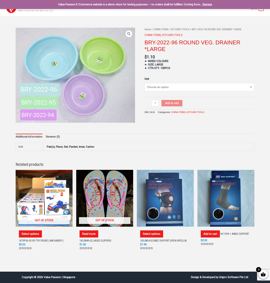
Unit (147, 79)
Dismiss (207, 4)
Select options (30, 233)
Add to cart (172, 103)
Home (148, 29)
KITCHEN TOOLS (180, 29)
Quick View (44, 222)
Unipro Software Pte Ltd (233, 277)
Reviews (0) (53, 136)
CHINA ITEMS (161, 29)
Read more (89, 233)
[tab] (29, 137)
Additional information (29, 136)
